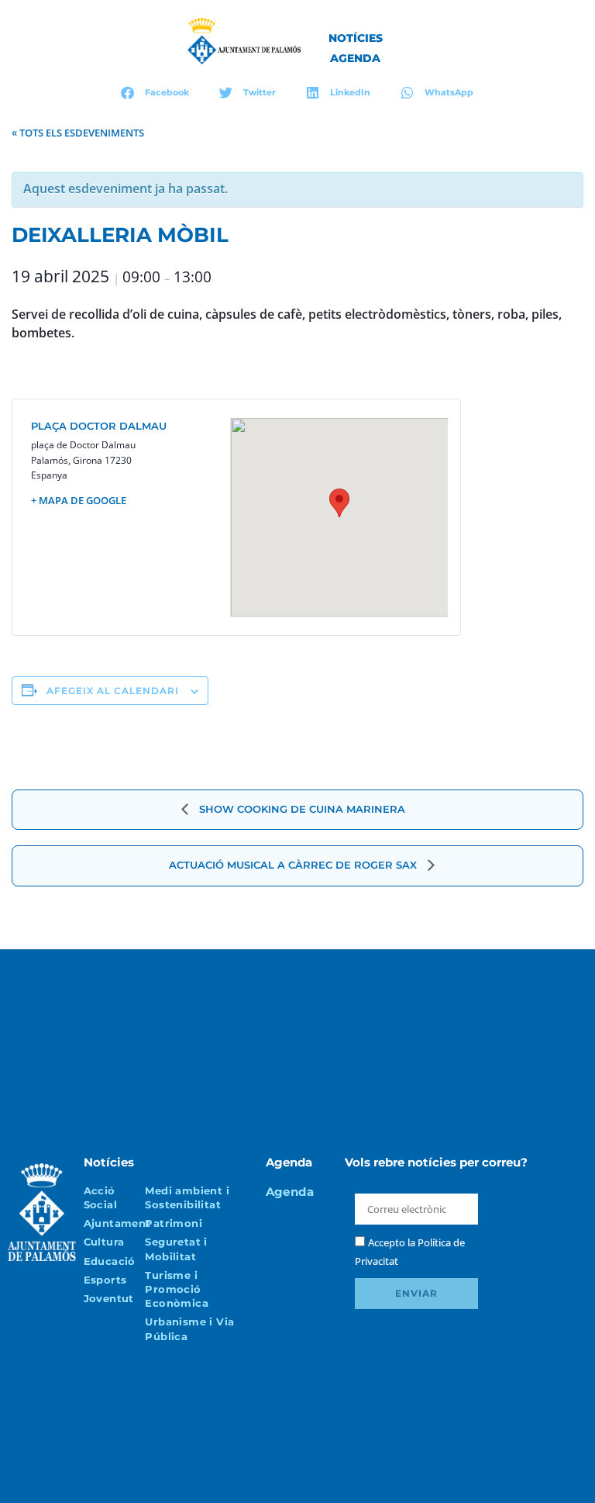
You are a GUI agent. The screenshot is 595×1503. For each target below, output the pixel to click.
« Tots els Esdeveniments (78, 133)
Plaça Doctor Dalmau (99, 426)
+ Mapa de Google (78, 500)
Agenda (355, 58)
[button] (155, 93)
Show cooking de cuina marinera (300, 809)
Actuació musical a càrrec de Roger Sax (294, 865)
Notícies (355, 38)
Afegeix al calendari (112, 690)
